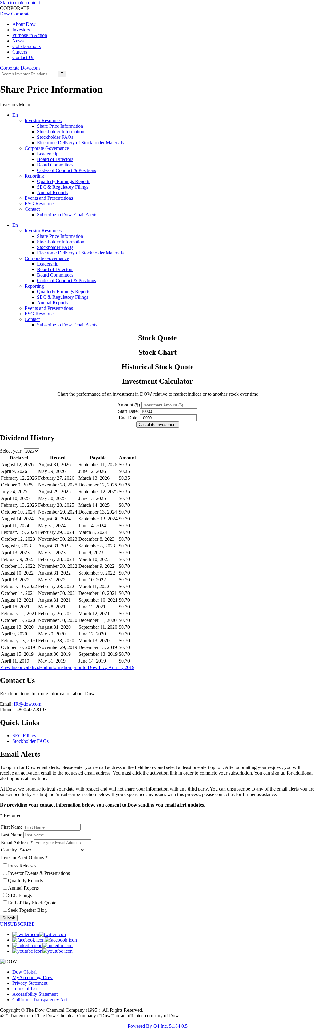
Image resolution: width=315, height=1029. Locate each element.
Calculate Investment (158, 424)
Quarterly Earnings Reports (63, 181)
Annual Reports (52, 192)
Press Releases (22, 865)
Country (9, 849)
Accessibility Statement (35, 994)
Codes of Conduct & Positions (66, 170)
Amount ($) (128, 404)
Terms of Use (25, 988)
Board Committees (55, 164)
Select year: (11, 451)
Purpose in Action (29, 35)
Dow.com (30, 67)
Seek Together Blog (27, 910)
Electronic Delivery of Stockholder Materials (80, 142)
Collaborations (26, 46)
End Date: (128, 417)
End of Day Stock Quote (32, 902)
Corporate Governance (47, 148)
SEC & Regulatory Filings (62, 187)
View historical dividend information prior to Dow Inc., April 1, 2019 (67, 667)
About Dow (24, 24)
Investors (21, 29)
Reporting (34, 175)
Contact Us (23, 57)
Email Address (15, 842)
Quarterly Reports (25, 880)
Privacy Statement (29, 983)
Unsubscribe (17, 924)
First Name (11, 827)
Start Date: (128, 411)
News (18, 40)
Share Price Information (60, 126)
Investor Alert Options (22, 857)
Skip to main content (20, 2)
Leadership (47, 153)
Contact (32, 209)
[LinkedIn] (42, 945)
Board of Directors (55, 159)
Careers (19, 51)
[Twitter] (39, 934)
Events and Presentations (49, 198)
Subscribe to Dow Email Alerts (67, 214)
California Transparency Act (39, 999)
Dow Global (24, 972)
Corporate (10, 67)
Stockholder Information (60, 131)
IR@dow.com (27, 704)
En (15, 115)
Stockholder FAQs (55, 137)
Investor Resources (43, 120)
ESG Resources (40, 203)
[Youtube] (42, 951)
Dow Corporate (15, 13)
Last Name (11, 834)
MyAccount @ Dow (32, 977)
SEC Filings (24, 735)
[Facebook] (44, 940)
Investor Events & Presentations (39, 873)
